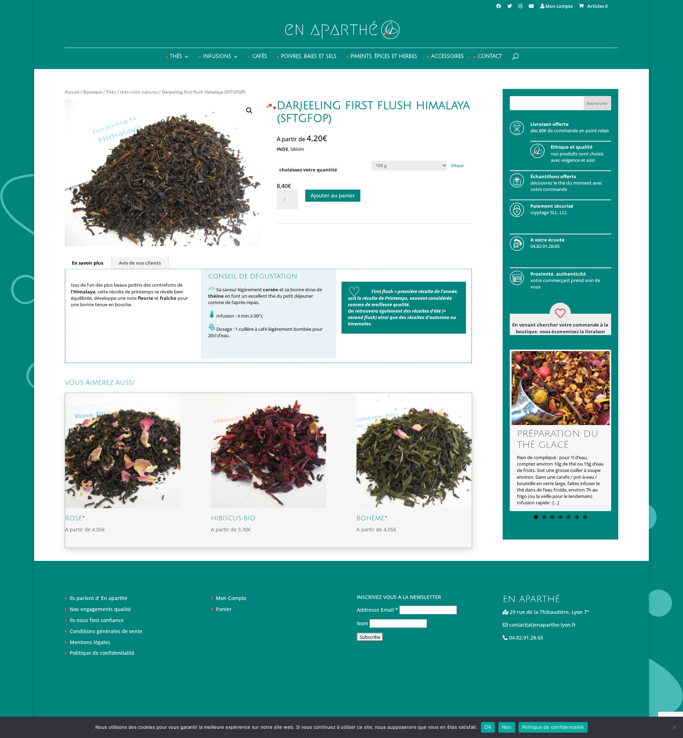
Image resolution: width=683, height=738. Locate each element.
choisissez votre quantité (308, 169)
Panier (224, 609)
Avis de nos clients (140, 263)
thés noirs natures (139, 92)
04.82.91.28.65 (525, 637)
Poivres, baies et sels (309, 56)
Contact (490, 56)
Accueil (72, 92)
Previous (500, 430)
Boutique (92, 92)
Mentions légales (90, 642)
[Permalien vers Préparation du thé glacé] (561, 388)
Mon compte (558, 6)
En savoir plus (87, 263)
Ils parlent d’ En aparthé (98, 598)
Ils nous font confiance (97, 620)
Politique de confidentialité (102, 652)
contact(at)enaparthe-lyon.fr (542, 624)
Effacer (457, 165)
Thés (176, 56)
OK (488, 727)
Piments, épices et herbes (383, 56)
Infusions (217, 56)
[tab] (87, 263)
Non (507, 727)
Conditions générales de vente (106, 631)
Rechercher (597, 103)
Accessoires (447, 56)
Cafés (259, 56)
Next (620, 430)
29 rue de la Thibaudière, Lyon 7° (548, 612)
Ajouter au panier (333, 195)
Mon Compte (231, 598)
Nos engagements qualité (100, 609)
